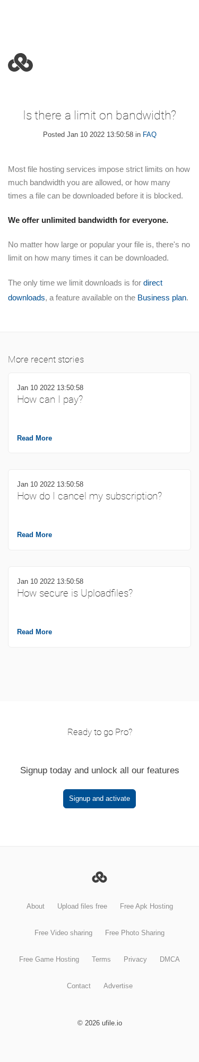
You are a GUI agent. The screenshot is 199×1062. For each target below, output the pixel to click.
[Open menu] (181, 17)
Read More (34, 438)
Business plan (161, 297)
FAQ (150, 135)
